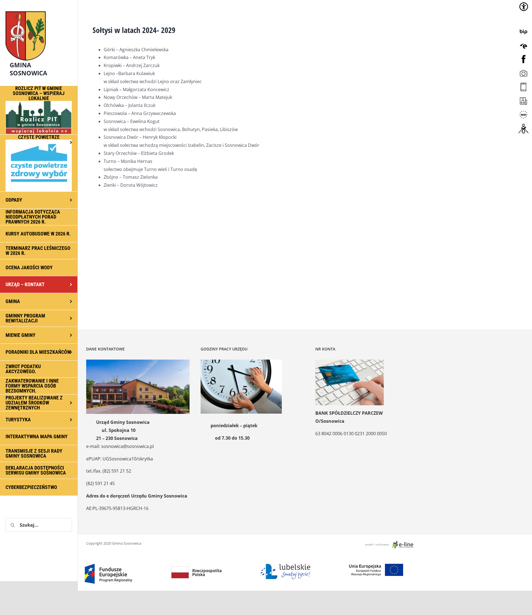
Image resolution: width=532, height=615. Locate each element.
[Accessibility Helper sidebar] (523, 6)
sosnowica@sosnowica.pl (127, 446)
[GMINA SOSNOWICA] (39, 10)
